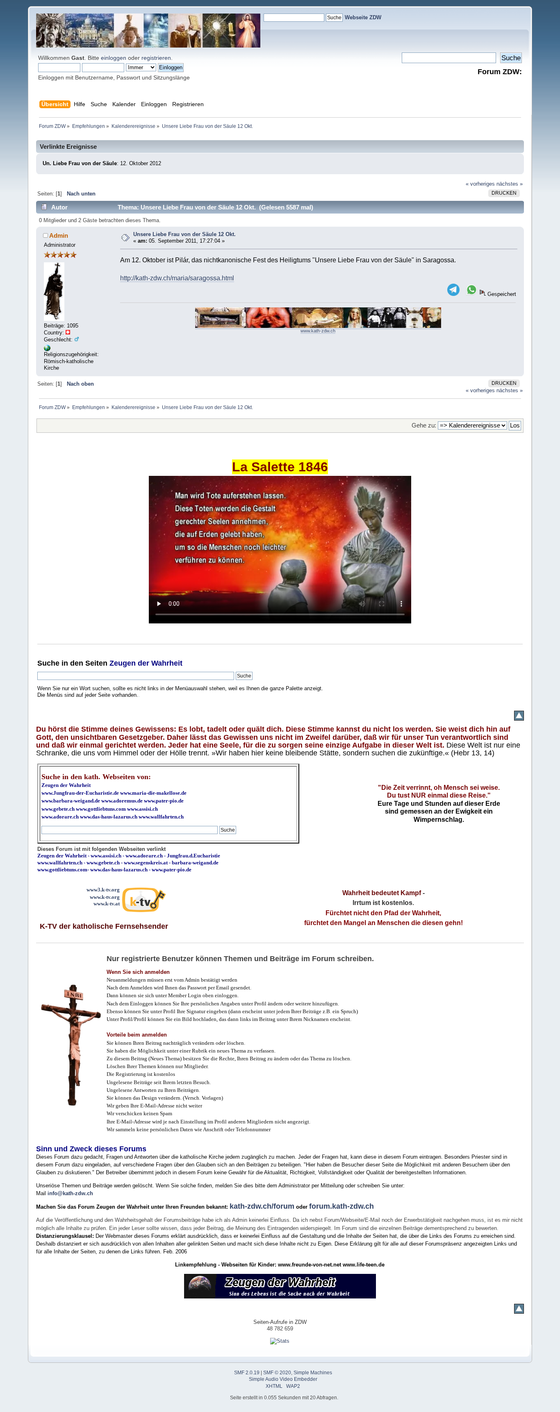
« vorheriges (480, 184)
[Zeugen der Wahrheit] (47, 349)
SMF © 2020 (277, 1372)
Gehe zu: (424, 425)
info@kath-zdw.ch (70, 1193)
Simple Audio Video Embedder (283, 1379)
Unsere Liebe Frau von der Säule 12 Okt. (184, 234)
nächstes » (509, 184)
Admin (58, 235)
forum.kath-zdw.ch (341, 1206)
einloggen (113, 58)
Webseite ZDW (363, 17)
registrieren (156, 58)
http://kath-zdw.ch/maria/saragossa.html (177, 278)
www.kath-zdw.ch (317, 330)
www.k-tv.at (106, 903)
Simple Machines (313, 1372)
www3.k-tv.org (103, 890)
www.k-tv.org (105, 897)
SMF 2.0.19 (247, 1372)
